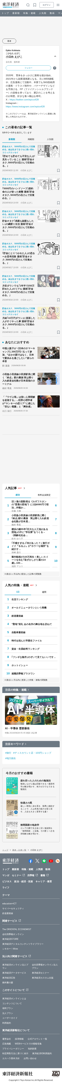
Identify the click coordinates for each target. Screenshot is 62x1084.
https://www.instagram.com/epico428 (25, 106)
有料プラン (7, 1008)
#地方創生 (10, 758)
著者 (9, 41)
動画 (52, 13)
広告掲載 (6, 1043)
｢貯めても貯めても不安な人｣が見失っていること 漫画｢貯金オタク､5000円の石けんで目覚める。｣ (18, 161)
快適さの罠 (26, 802)
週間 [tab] (44, 592)
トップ (5, 13)
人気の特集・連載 (17, 585)
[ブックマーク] (58, 170)
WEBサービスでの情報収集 (28, 1043)
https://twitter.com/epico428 (24, 99)
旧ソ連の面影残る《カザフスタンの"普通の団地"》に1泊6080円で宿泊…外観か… (30, 504)
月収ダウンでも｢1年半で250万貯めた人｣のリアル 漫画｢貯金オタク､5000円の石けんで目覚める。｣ (18, 290)
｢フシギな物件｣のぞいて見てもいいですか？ (34, 657)
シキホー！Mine (10, 949)
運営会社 (6, 1039)
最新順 (16, 13)
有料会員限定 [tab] (44, 495)
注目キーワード (14, 744)
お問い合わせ (30, 1058)
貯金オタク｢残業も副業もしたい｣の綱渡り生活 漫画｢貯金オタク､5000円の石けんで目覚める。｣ (18, 226)
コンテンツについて (12, 1003)
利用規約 (6, 1023)
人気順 (42, 13)
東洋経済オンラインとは (14, 998)
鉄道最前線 (17, 616)
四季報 (30, 875)
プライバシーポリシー (13, 1048)
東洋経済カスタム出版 (43, 978)
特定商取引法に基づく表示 (15, 1053)
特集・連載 (29, 13)
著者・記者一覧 (19, 850)
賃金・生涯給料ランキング (26, 648)
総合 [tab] (18, 495)
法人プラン (7, 1013)
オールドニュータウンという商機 (29, 607)
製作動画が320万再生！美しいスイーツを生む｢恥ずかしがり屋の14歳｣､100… (30, 560)
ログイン (47, 5)
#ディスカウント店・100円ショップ (32, 753)
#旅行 (8, 753)
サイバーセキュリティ (13, 908)
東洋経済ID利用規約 (42, 1053)
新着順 (12, 139)
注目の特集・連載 (16, 689)
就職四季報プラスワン (23, 673)
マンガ (5, 875)
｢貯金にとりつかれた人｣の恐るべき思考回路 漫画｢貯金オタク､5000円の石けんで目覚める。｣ (18, 258)
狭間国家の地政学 (30, 825)
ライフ (5, 887)
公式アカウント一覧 (37, 1039)
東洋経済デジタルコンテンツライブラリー (22, 944)
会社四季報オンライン (13, 934)
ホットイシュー (20, 665)
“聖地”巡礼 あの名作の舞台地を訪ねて (32, 624)
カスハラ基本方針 (11, 1058)
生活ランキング (20, 599)
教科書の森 (7, 982)
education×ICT (9, 903)
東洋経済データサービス (14, 973)
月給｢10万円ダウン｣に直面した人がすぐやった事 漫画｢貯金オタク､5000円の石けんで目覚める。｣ (18, 323)
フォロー (28, 68)
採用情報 (19, 1039)
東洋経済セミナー (40, 973)
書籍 (43, 875)
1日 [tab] (18, 592)
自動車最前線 (19, 632)
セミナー (16, 875)
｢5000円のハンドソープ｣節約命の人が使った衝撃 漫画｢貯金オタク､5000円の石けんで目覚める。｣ (18, 193)
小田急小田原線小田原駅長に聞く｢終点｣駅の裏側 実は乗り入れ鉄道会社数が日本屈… (30, 518)
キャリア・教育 (44, 881)
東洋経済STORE (10, 939)
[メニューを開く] (58, 5)
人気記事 (11, 488)
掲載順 (31, 139)
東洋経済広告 (8, 978)
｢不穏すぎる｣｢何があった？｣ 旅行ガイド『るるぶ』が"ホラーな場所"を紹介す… (31, 546)
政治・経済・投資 (23, 881)
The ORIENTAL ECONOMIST (16, 929)
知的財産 (32, 1048)
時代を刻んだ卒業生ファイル (27, 640)
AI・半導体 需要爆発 (17, 728)
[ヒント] (54, 68)
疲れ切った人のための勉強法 (36, 780)
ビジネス (7, 881)
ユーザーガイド (10, 1018)
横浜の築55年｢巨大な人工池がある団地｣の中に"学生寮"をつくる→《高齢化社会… (30, 532)
